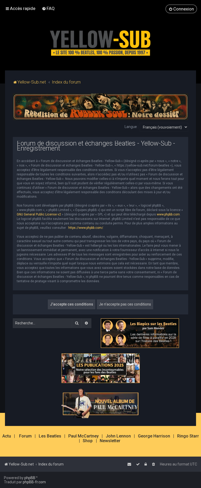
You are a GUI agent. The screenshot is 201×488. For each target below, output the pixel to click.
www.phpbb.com (168, 214)
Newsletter (110, 441)
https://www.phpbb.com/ (85, 228)
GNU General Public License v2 (39, 214)
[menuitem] (48, 8)
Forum (25, 436)
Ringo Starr (188, 436)
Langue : (131, 127)
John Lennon (118, 436)
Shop (88, 441)
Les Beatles (50, 436)
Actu (6, 436)
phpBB (29, 478)
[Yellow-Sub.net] (100, 41)
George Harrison (154, 436)
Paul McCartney (83, 436)
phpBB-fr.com (34, 482)
